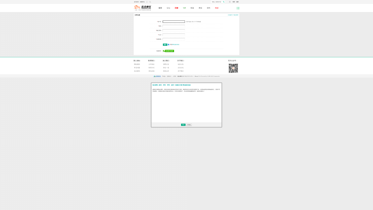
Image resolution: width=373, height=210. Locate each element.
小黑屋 (174, 76)
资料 (208, 8)
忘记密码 (137, 71)
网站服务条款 (175, 44)
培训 (216, 8)
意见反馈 (151, 71)
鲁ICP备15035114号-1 (187, 76)
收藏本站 (142, 2)
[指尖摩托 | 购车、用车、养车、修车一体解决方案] (145, 11)
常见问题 (137, 67)
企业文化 (181, 67)
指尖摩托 (179, 76)
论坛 (168, 8)
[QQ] (157, 76)
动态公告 (181, 64)
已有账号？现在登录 (233, 15)
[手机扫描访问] (147, 2)
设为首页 (136, 2)
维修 (192, 8)
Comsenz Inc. (217, 76)
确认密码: (158, 30)
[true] (223, 1)
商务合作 (166, 71)
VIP (184, 8)
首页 (160, 8)
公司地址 (151, 64)
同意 (174, 44)
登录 (234, 2)
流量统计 (169, 76)
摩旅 (200, 8)
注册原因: (158, 39)
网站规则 (137, 64)
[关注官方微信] (150, 2)
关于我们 (181, 71)
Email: (160, 34)
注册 (237, 2)
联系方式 (151, 67)
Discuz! (197, 76)
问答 (176, 8)
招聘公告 (166, 64)
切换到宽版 (229, 2)
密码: (160, 26)
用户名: (159, 21)
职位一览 (166, 67)
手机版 (164, 76)
